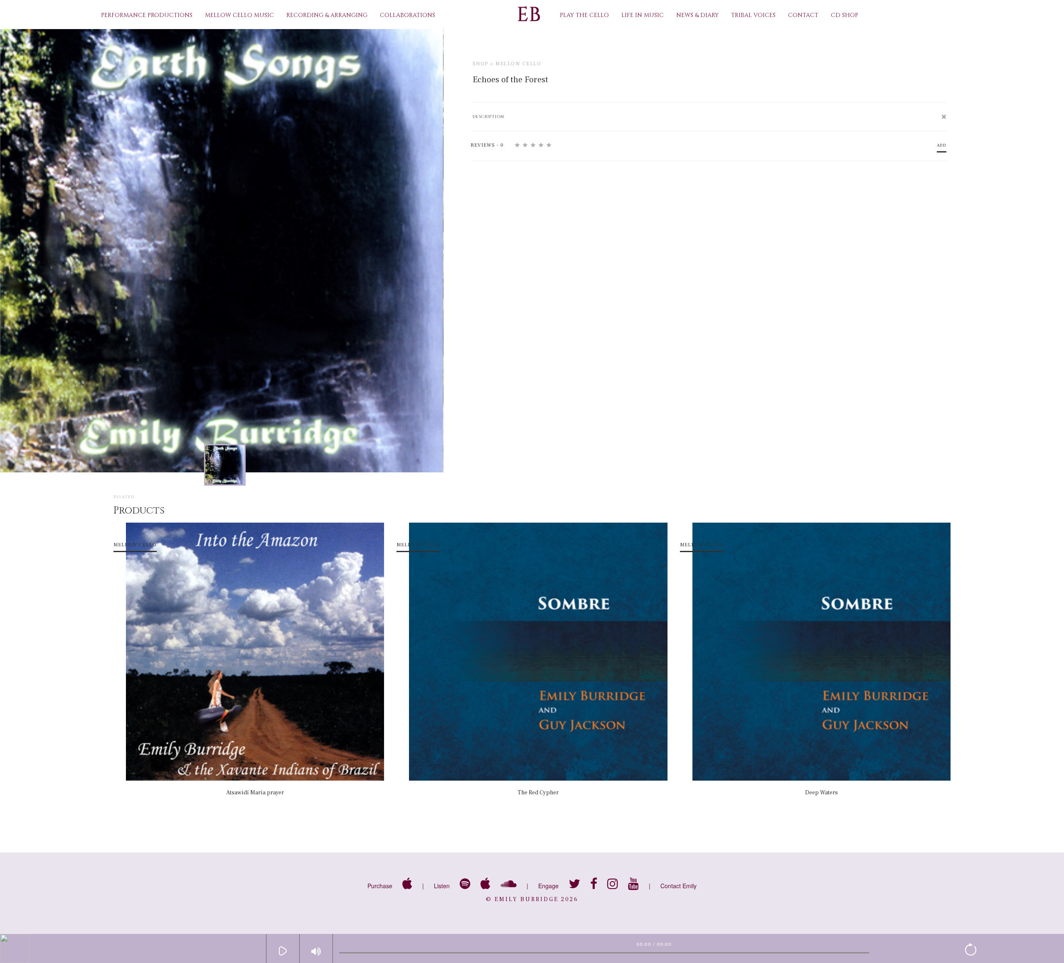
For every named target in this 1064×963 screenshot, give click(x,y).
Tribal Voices (753, 15)
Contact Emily (678, 886)
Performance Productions (146, 15)
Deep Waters (821, 792)
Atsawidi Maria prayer (255, 792)
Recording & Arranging (326, 15)
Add (941, 145)
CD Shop (844, 15)
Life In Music (642, 15)
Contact (803, 15)
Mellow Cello (518, 64)
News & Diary (697, 15)
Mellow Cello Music (239, 15)
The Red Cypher (538, 792)
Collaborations (407, 15)
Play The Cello (584, 15)
